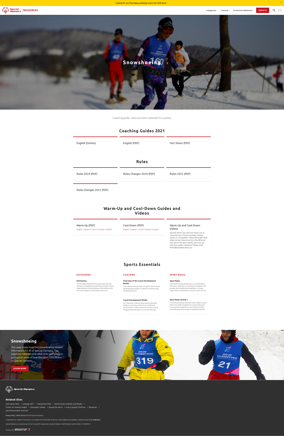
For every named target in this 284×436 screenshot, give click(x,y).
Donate (262, 10)
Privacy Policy (10, 415)
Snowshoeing (23, 341)
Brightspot (96, 420)
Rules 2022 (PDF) (180, 173)
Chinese (87, 229)
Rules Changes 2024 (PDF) (139, 173)
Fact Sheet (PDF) (180, 143)
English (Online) (86, 143)
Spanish (109, 229)
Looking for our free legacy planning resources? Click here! (140, 3)
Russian (101, 229)
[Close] (281, 1)
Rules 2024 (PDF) (87, 173)
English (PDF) (131, 143)
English (79, 229)
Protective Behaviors (243, 10)
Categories (211, 10)
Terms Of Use (20, 415)
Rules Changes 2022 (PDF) (92, 189)
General (224, 10)
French (94, 229)
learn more (19, 368)
